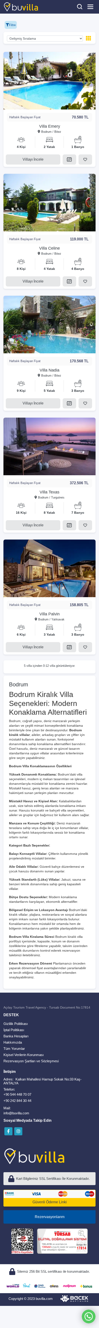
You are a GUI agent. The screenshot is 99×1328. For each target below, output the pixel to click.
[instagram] (18, 1131)
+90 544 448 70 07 (17, 1094)
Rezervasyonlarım (49, 1217)
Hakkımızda (12, 1042)
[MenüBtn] (90, 7)
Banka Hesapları (16, 1036)
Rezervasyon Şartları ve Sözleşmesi (31, 1061)
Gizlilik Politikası (15, 1024)
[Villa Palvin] (49, 568)
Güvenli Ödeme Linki (49, 1202)
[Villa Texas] (49, 446)
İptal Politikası (13, 1030)
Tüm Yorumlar (14, 1049)
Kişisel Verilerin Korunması (23, 1055)
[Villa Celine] (49, 202)
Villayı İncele (33, 159)
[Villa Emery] (49, 80)
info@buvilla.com (16, 1113)
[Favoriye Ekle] (85, 159)
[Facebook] (8, 1131)
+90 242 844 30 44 (17, 1101)
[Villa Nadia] (49, 324)
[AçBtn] (79, 6)
